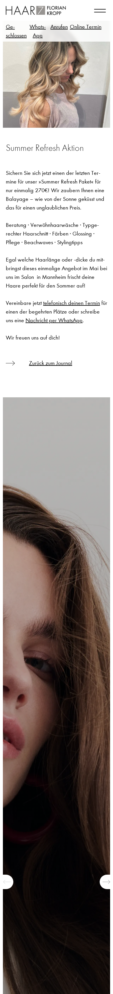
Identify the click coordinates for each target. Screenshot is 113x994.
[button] (6, 882)
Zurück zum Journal (50, 363)
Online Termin (85, 26)
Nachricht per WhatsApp (54, 320)
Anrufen (59, 26)
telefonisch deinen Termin (71, 303)
